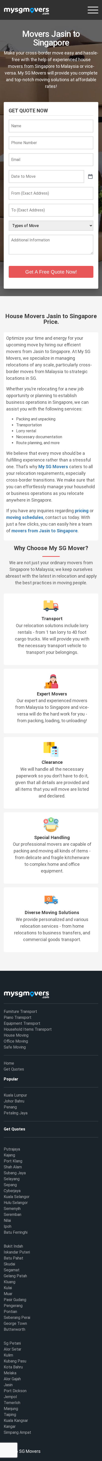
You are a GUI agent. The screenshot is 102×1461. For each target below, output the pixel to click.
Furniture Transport (20, 1011)
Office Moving (16, 1041)
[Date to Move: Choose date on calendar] (90, 177)
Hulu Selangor (16, 1202)
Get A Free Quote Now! (51, 272)
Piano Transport (17, 1017)
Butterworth (14, 1329)
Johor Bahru (14, 1101)
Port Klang (13, 1161)
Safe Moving (15, 1047)
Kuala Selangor (16, 1196)
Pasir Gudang (15, 1299)
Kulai (8, 1287)
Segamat (12, 1270)
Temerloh (12, 1402)
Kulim (8, 1355)
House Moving (16, 1035)
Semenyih (12, 1208)
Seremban (12, 1214)
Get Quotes (14, 1069)
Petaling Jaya (15, 1113)
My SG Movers (53, 466)
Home (9, 1063)
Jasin (8, 1385)
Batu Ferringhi (15, 1232)
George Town (15, 1323)
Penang (10, 1107)
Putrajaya (12, 1149)
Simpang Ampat (17, 1432)
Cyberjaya (12, 1190)
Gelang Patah (15, 1276)
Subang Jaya (15, 1173)
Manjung (11, 1408)
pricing (82, 510)
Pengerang (13, 1305)
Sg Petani (12, 1343)
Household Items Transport (28, 1029)
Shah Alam (13, 1167)
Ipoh (7, 1226)
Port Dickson (15, 1390)
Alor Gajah (12, 1379)
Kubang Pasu (15, 1361)
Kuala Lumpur (15, 1095)
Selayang (12, 1179)
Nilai (7, 1220)
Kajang (9, 1155)
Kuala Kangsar (16, 1420)
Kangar (10, 1426)
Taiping (10, 1414)
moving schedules (24, 517)
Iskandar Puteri (17, 1252)
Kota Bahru (13, 1367)
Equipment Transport (22, 1023)
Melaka (10, 1373)
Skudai (9, 1264)
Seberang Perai (17, 1317)
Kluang (9, 1282)
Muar (8, 1293)
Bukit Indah (13, 1246)
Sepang (10, 1184)
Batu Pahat (13, 1258)
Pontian (10, 1311)
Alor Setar (12, 1349)
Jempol (10, 1396)
